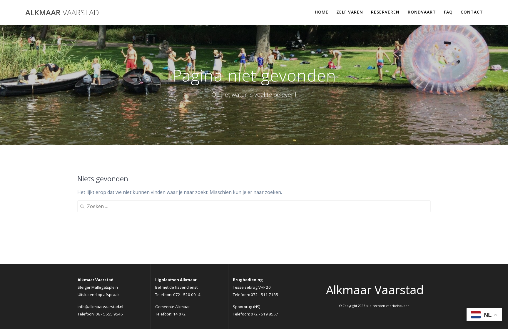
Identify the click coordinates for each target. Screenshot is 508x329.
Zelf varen (349, 12)
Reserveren (385, 12)
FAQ (448, 12)
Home (321, 12)
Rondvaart (422, 12)
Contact (472, 12)
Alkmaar (62, 12)
